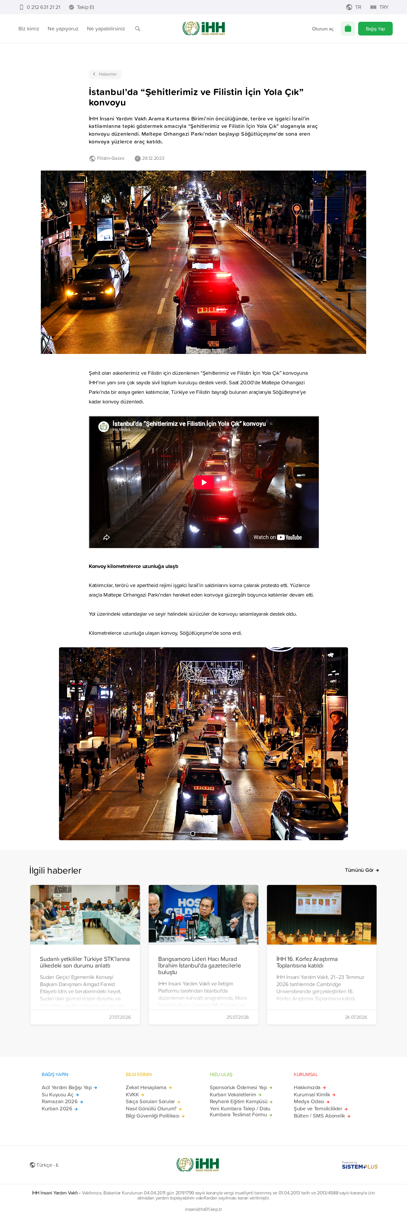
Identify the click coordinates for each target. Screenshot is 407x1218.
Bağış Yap (375, 28)
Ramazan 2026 (60, 1101)
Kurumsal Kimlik (312, 1095)
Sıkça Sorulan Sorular (150, 1101)
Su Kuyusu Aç (58, 1095)
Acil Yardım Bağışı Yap (67, 1087)
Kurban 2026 (57, 1109)
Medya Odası (309, 1101)
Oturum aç (323, 28)
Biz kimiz (28, 28)
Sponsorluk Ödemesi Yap (238, 1087)
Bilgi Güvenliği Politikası (152, 1116)
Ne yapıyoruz (63, 28)
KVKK (132, 1095)
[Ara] (137, 29)
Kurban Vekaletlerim (233, 1095)
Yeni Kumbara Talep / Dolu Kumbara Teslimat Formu (240, 1112)
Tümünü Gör (359, 870)
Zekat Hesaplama (146, 1087)
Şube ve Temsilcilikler (318, 1109)
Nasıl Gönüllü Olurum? (151, 1109)
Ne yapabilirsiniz (106, 28)
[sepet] (348, 28)
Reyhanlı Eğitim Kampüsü (238, 1101)
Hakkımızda (307, 1087)
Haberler (108, 74)
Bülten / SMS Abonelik (319, 1116)
